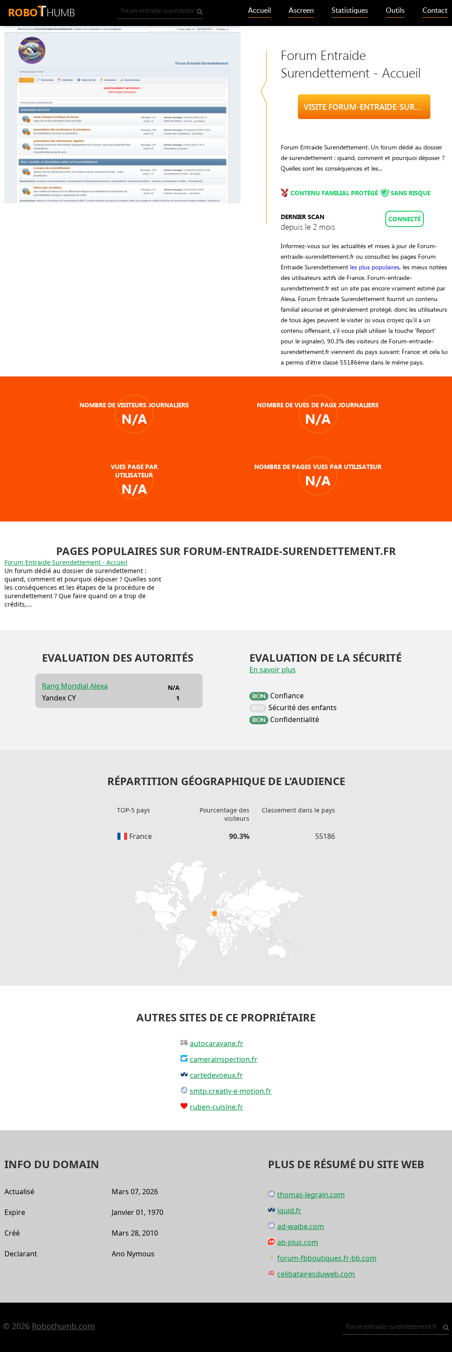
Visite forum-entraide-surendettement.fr (367, 106)
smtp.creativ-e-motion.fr (230, 1091)
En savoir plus (272, 669)
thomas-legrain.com (311, 1194)
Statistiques (349, 10)
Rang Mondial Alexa (75, 686)
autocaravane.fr (216, 1043)
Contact (435, 10)
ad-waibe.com (300, 1226)
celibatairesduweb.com (316, 1274)
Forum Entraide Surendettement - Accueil (66, 562)
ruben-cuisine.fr (216, 1107)
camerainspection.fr (223, 1059)
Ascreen (301, 10)
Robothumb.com (63, 1326)
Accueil (259, 10)
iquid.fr (289, 1210)
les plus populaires (374, 267)
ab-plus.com (297, 1242)
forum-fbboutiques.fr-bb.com (327, 1258)
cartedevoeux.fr (216, 1075)
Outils (395, 10)
